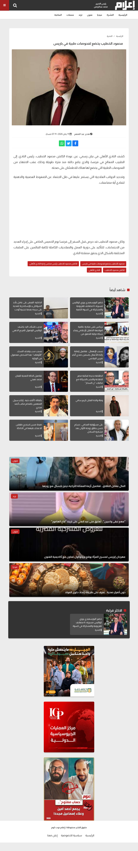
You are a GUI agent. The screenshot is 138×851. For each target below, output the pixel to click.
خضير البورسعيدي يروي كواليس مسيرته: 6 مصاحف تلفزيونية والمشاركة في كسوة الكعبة (87, 306)
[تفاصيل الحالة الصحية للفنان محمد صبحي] (56, 381)
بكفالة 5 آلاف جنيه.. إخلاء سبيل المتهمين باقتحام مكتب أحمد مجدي (27, 404)
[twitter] (69, 143)
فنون (89, 15)
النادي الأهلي (94, 270)
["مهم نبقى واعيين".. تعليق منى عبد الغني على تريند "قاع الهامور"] (69, 509)
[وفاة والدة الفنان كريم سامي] (117, 405)
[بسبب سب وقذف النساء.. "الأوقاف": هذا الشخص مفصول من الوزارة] (56, 356)
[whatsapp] (62, 143)
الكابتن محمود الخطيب (115, 270)
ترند (80, 15)
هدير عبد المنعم (82, 134)
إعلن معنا (52, 835)
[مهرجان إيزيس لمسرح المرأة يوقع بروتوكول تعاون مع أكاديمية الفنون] (69, 544)
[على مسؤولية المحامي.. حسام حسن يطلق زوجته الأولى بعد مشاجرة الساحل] (117, 430)
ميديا (99, 15)
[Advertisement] (69, 211)
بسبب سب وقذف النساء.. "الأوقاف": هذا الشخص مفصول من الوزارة (26, 355)
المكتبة (58, 15)
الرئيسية (122, 15)
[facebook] (75, 143)
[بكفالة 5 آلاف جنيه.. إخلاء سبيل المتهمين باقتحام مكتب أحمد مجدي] (56, 405)
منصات (70, 15)
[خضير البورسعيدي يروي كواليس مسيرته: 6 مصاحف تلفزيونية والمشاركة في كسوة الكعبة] (117, 307)
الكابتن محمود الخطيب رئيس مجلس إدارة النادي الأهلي (53, 263)
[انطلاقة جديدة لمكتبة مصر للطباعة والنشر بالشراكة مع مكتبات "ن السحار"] (117, 381)
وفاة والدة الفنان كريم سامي (89, 400)
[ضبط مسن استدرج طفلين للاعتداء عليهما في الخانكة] (56, 430)
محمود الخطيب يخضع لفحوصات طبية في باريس (103, 263)
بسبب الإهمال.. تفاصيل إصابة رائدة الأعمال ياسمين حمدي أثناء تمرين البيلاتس (87, 355)
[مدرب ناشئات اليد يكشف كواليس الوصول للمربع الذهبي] (56, 332)
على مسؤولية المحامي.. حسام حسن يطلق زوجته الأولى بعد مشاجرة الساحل (88, 428)
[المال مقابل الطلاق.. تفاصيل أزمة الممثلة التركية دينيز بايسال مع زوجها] (69, 474)
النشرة (110, 15)
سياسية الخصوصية (71, 835)
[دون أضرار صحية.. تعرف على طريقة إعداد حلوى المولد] (69, 580)
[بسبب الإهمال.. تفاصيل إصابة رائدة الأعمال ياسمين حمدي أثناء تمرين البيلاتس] (117, 356)
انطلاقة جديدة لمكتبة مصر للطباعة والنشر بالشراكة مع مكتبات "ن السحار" (89, 379)
